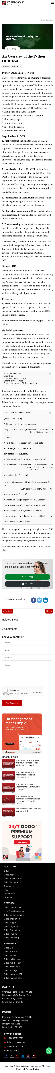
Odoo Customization (13, 907)
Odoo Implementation (14, 915)
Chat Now (29, 584)
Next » (49, 611)
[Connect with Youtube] (33, 1055)
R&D (6, 890)
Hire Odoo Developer (14, 911)
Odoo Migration (11, 926)
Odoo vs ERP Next (12, 963)
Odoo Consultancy (12, 930)
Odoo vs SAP (10, 955)
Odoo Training (10, 934)
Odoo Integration (12, 919)
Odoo (6, 871)
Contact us (9, 886)
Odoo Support (10, 922)
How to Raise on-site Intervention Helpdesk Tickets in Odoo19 (25, 774)
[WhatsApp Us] (49, 1050)
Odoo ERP (8, 947)
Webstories (9, 893)
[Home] (12, 5)
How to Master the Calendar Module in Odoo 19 (28, 809)
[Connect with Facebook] (6, 1055)
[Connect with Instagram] (28, 1055)
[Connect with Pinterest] (17, 1055)
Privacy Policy (32, 1069)
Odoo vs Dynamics (12, 959)
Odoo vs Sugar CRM (13, 974)
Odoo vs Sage (10, 970)
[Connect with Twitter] (11, 1055)
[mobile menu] (52, 2)
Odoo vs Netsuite (12, 966)
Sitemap (8, 897)
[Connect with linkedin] (22, 1055)
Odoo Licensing (11, 937)
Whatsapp (29, 577)
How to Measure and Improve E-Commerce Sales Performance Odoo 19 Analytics (27, 800)
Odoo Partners (11, 882)
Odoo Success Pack (13, 878)
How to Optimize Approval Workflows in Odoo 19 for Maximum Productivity (27, 762)
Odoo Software (11, 951)
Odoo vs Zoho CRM (13, 978)
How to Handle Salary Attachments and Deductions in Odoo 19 (28, 786)
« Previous (7, 611)
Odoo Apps (9, 874)
